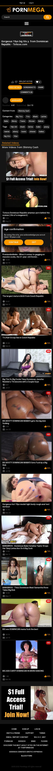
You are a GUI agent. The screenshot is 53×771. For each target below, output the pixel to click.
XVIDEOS (22, 741)
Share (40, 87)
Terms (42, 733)
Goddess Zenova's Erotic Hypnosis (25, 752)
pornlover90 (16, 100)
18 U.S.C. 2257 (40, 737)
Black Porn (26, 756)
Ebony (14, 121)
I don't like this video (16, 82)
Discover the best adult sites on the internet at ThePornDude (26, 746)
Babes (40, 121)
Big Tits (19, 117)
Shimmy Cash (23, 111)
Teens (22, 121)
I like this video (12, 82)
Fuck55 (44, 741)
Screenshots (29, 87)
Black (35, 117)
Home (14, 729)
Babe (6, 121)
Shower (32, 121)
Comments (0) (26, 92)
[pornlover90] (5, 100)
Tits (28, 117)
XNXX (33, 741)
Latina (43, 117)
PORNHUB (8, 741)
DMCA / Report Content (17, 737)
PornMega (23, 767)
